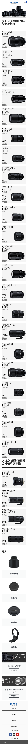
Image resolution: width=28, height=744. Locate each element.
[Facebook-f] (10, 734)
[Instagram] (14, 734)
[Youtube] (17, 734)
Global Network (14, 738)
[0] (25, 3)
